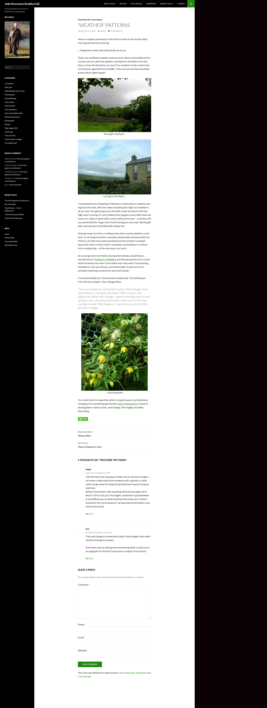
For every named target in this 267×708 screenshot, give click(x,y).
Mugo (103, 31)
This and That (10, 135)
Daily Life (8, 87)
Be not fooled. (16, 185)
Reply (91, 514)
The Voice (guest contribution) (17, 200)
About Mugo (109, 4)
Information (10, 102)
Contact (181, 4)
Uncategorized (11, 143)
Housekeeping (10, 98)
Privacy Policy (166, 4)
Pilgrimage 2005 (11, 128)
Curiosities (9, 83)
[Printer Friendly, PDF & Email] (83, 419)
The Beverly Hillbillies (104, 259)
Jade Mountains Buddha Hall (22, 3)
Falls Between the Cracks (15, 91)
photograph (9, 120)
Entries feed (9, 238)
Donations (151, 4)
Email (81, 637)
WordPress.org (11, 245)
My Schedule (136, 4)
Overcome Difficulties (13, 113)
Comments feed (11, 241)
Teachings (97, 20)
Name (82, 624)
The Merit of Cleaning (13, 218)
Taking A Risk (85, 434)
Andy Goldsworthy (128, 403)
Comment (84, 584)
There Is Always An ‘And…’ (90, 445)
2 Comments (116, 31)
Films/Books (84, 20)
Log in (7, 234)
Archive (123, 4)
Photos (7, 124)
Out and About (11, 109)
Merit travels (10, 106)
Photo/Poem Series (12, 117)
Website (82, 650)
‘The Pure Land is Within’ (15, 214)
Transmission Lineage (13, 139)
